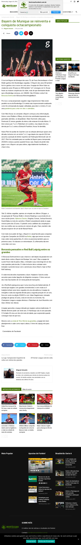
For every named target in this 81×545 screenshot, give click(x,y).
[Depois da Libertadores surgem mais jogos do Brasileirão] (59, 483)
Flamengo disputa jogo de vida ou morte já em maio (74, 95)
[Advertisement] (27, 154)
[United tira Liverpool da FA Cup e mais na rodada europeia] (9, 399)
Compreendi (31, 541)
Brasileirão (14, 12)
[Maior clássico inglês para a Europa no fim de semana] (45, 418)
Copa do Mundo (73, 70)
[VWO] (28, 12)
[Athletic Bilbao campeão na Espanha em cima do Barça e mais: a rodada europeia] (27, 418)
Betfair (29, 236)
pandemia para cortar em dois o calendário (19, 108)
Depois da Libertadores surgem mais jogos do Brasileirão (72, 483)
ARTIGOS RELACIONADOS (11, 389)
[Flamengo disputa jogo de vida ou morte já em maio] (74, 88)
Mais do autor (27, 389)
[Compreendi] (78, 539)
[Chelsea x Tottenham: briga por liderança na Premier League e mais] (61, 67)
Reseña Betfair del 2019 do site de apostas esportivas (39, 466)
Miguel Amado (8, 28)
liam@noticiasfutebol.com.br (37, 533)
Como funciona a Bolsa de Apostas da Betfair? (44, 489)
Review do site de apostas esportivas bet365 (44, 478)
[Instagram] (74, 1)
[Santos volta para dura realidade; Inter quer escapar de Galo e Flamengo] (59, 473)
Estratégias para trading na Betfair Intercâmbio (43, 499)
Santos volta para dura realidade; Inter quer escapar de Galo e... (72, 473)
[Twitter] (78, 1)
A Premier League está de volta (42, 358)
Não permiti (44, 12)
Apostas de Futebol (65, 12)
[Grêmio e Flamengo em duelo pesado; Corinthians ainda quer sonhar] (59, 493)
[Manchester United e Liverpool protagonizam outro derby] (27, 399)
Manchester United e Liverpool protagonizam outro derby (26, 408)
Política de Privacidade (46, 541)
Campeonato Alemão (7, 17)
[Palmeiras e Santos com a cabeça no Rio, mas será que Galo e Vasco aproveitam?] (59, 505)
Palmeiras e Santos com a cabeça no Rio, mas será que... (71, 505)
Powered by (23, 12)
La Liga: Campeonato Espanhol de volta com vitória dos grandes (13, 359)
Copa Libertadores (72, 90)
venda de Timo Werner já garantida (24, 321)
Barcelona (22, 423)
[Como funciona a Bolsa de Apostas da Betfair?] (32, 489)
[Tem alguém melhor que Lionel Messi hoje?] (61, 88)
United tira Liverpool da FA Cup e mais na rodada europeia (9, 408)
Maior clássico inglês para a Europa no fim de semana (44, 428)
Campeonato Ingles (59, 70)
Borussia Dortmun (7, 95)
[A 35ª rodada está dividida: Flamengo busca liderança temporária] (59, 461)
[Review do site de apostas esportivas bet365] (32, 479)
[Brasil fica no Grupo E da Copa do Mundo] (74, 67)
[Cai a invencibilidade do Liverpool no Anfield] (45, 399)
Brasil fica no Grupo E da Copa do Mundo (73, 75)
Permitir (56, 12)
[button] (76, 12)
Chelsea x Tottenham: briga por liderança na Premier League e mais (60, 76)
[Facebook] (71, 1)
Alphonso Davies (21, 218)
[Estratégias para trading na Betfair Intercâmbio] (32, 500)
